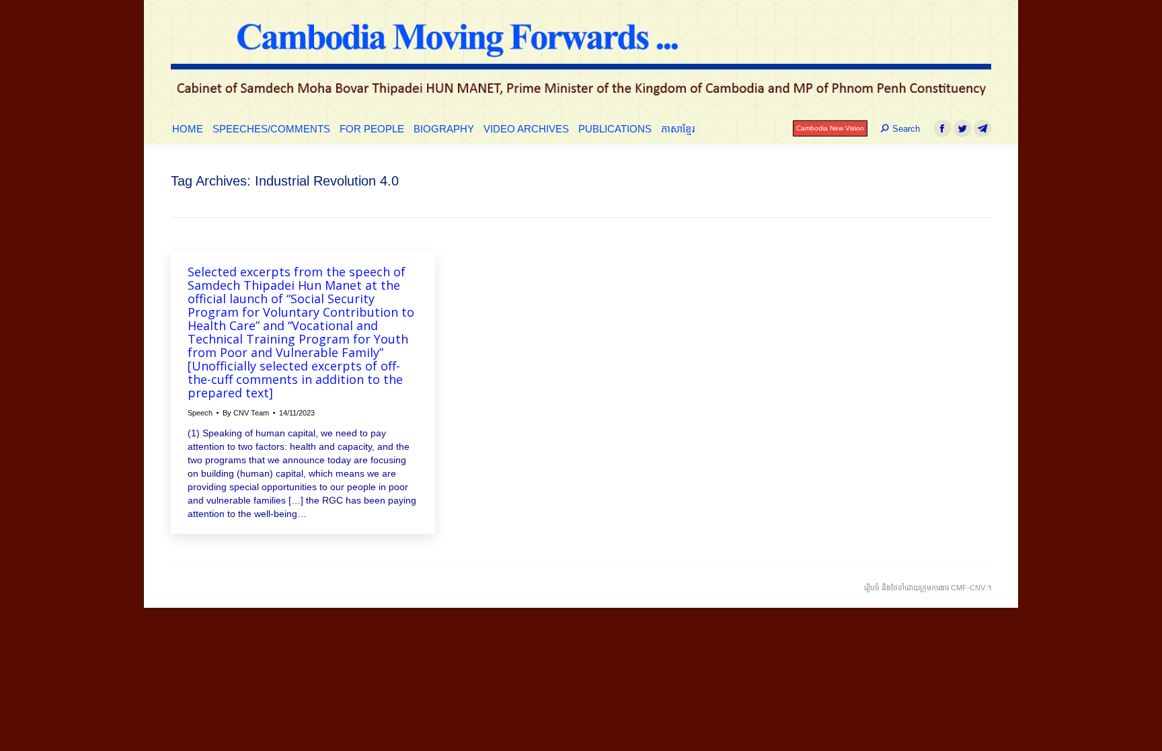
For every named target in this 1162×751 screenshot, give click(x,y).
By (246, 413)
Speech (200, 413)
